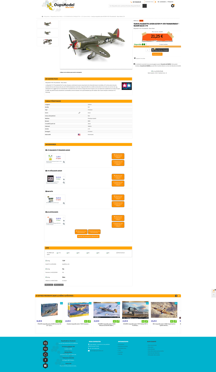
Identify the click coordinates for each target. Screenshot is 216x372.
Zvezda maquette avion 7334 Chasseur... (78, 324)
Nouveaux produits (122, 346)
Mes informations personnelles (155, 351)
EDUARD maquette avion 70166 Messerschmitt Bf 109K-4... (106, 324)
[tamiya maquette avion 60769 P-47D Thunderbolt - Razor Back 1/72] (47, 24)
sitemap (119, 354)
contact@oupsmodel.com (96, 350)
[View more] (57, 321)
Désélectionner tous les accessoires (95, 231)
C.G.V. (119, 350)
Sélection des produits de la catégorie (118, 156)
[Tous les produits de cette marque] (127, 86)
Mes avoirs (150, 347)
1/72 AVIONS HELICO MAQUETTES (72, 16)
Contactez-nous (121, 348)
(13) (59, 253)
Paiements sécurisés (68, 358)
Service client (68, 352)
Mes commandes (152, 345)
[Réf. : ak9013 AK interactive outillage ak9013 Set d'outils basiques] (64, 224)
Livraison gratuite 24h (68, 346)
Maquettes (47, 16)
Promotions (120, 344)
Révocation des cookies (153, 355)
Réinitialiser (121, 253)
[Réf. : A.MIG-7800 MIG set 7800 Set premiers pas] (64, 203)
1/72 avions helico (85, 16)
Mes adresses (151, 349)
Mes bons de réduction (153, 353)
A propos (120, 352)
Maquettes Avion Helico (57, 16)
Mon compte (151, 341)
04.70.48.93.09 (137, 2)
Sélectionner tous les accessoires (81, 231)
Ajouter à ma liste (140, 58)
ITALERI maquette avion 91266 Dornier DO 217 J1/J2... (49, 324)
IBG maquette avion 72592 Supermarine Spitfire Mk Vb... (164, 324)
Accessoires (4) (157, 54)
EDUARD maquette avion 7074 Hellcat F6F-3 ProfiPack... (135, 324)
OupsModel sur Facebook (68, 341)
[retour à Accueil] (42, 16)
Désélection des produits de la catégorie (118, 163)
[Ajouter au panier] (64, 179)
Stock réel (68, 363)
